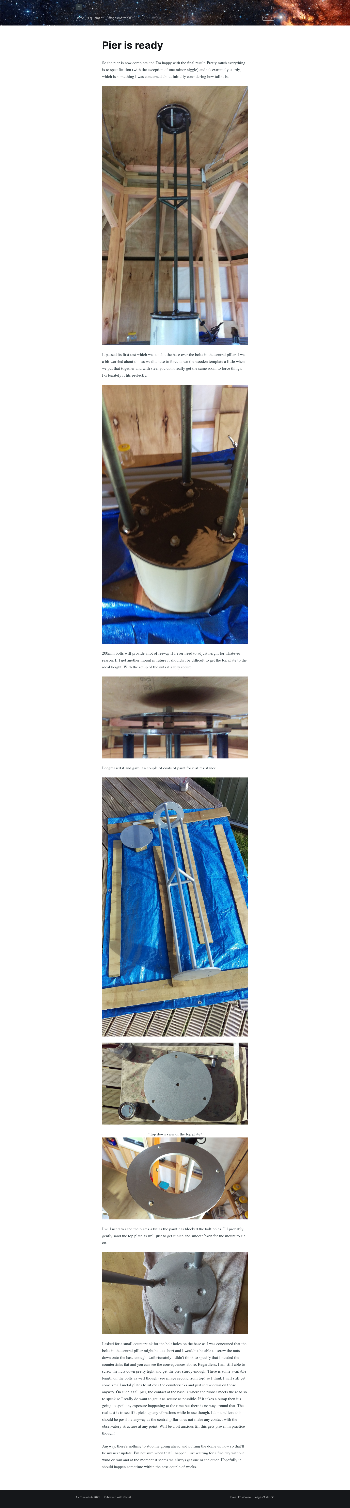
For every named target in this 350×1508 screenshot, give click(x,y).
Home (80, 18)
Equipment (96, 18)
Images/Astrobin (119, 18)
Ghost (127, 1497)
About (268, 18)
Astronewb (83, 1497)
